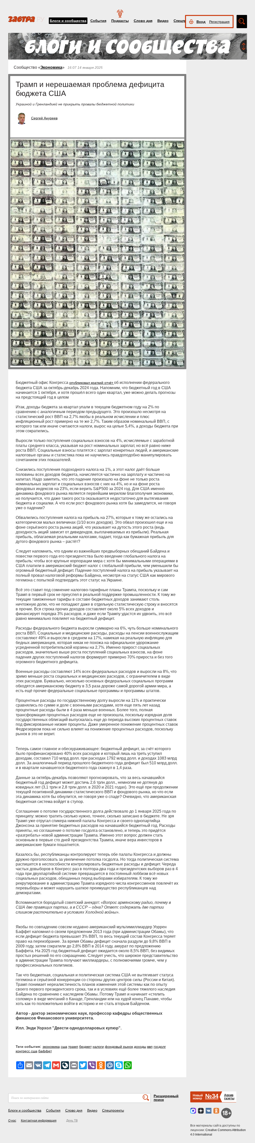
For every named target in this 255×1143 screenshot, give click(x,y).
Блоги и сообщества (68, 21)
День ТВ (72, 1120)
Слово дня (143, 21)
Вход (200, 22)
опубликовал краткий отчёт (91, 383)
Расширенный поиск (166, 1098)
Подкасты (120, 21)
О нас (12, 1120)
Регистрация (219, 22)
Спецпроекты (113, 1110)
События (98, 21)
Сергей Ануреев (44, 118)
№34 (211, 1096)
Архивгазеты (229, 1096)
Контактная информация (39, 1120)
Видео (163, 21)
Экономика (51, 67)
